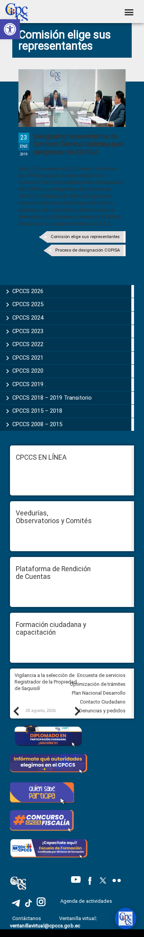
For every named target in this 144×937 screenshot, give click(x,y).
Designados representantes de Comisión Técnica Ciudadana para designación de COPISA (79, 144)
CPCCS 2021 (27, 357)
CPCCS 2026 (27, 291)
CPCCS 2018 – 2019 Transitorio (52, 397)
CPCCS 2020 (27, 370)
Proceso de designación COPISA (87, 250)
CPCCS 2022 (27, 344)
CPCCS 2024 (27, 317)
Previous (16, 711)
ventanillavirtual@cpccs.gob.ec (45, 926)
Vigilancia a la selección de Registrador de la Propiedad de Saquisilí (46, 681)
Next (77, 711)
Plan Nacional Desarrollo (99, 693)
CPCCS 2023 (27, 331)
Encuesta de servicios (101, 675)
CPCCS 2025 (27, 304)
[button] (10, 29)
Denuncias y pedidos (102, 711)
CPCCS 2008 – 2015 (37, 424)
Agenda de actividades (86, 901)
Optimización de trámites (98, 684)
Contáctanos (27, 918)
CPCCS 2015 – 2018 (37, 410)
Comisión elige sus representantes (85, 236)
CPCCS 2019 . (29, 384)
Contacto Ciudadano (103, 702)
